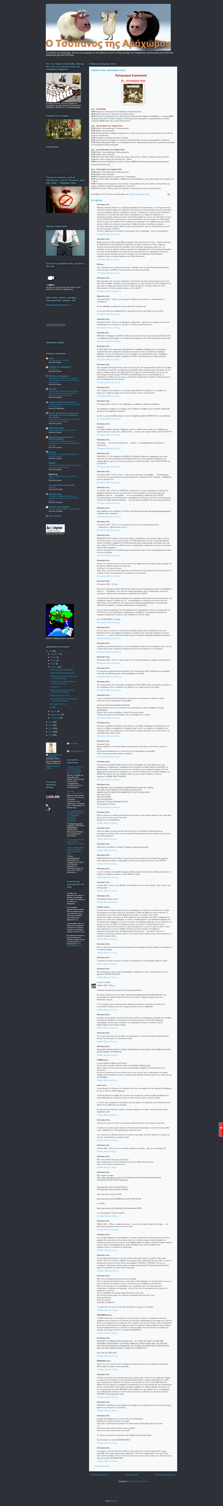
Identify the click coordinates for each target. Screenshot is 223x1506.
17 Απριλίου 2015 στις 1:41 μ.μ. (108, 273)
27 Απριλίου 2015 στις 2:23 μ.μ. (108, 435)
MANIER (52, 463)
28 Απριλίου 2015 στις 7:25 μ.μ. (108, 576)
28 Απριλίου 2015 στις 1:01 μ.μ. (108, 555)
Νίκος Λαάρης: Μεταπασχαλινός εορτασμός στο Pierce (62, 691)
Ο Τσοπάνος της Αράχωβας (55, 756)
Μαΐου (53, 664)
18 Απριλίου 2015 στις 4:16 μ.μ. (108, 328)
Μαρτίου (54, 711)
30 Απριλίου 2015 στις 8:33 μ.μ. (108, 757)
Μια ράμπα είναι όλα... (58, 704)
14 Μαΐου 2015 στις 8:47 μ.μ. (107, 1397)
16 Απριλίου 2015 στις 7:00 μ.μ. (108, 234)
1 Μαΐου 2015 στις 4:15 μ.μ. (107, 864)
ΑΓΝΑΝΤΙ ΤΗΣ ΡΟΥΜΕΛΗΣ (59, 507)
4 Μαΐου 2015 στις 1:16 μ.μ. (107, 953)
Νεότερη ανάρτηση (99, 1475)
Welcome (52, 487)
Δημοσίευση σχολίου (102, 1466)
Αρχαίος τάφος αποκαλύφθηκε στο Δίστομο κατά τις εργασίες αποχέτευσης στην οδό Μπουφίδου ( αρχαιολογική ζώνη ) (64, 393)
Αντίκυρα (52, 452)
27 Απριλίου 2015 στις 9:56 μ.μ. (108, 503)
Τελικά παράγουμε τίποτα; (60, 695)
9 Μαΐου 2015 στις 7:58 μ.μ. (107, 1167)
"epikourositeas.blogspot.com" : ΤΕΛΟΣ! (62, 430)
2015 (51, 651)
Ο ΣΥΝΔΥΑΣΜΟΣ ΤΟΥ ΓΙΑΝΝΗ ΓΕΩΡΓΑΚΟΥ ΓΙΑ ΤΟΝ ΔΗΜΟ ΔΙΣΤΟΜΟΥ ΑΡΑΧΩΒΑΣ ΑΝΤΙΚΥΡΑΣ (75, 816)
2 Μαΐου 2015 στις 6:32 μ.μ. (107, 891)
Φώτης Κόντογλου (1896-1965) (61, 670)
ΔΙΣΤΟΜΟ (52, 389)
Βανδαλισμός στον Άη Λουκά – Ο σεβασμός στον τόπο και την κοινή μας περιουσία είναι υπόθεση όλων (64, 380)
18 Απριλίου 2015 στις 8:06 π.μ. (109, 314)
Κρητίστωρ (53, 474)
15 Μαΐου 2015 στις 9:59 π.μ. (108, 1411)
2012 (51, 728)
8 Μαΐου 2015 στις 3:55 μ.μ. (107, 1151)
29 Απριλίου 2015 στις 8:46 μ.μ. (108, 663)
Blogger (114, 1501)
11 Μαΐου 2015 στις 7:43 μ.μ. (107, 1310)
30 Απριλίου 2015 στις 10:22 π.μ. (109, 677)
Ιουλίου (54, 657)
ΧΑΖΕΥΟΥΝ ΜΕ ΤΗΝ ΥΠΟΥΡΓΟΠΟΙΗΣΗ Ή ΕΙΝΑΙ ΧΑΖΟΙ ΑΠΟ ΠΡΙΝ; (75, 851)
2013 (51, 725)
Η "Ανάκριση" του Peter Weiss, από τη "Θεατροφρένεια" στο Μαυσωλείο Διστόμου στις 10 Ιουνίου (65, 443)
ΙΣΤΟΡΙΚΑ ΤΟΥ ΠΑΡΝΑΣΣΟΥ (60, 367)
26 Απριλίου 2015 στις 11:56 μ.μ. (109, 341)
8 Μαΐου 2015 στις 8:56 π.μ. (107, 1140)
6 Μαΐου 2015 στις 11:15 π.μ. (107, 1010)
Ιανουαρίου (55, 718)
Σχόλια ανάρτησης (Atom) (138, 1481)
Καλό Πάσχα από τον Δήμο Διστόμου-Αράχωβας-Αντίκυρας (64, 700)
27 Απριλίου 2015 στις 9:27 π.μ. (109, 382)
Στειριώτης (101, 982)
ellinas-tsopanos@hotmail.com (58, 305)
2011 (51, 732)
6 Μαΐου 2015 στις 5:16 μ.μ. (107, 1042)
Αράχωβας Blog (55, 494)
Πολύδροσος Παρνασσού (59, 376)
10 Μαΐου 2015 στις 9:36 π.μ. (108, 1216)
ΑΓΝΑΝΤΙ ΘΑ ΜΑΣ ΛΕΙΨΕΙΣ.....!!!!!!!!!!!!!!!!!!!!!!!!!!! (64, 509)
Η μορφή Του (55, 687)
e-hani (51, 358)
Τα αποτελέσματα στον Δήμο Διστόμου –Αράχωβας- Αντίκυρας (75, 842)
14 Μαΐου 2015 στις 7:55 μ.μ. (107, 1369)
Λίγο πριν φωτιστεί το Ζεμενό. (59, 360)
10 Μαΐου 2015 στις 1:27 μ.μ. (107, 1250)
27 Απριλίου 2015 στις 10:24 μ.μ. (109, 517)
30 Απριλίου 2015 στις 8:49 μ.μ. (108, 780)
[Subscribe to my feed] (47, 806)
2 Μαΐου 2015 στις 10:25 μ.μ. (107, 902)
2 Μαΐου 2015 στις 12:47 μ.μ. (107, 877)
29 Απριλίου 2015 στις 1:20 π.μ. (109, 638)
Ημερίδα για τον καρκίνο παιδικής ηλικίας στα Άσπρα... (62, 683)
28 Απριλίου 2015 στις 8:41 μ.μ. (108, 622)
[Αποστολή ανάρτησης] (168, 194)
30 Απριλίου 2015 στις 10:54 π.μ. (109, 690)
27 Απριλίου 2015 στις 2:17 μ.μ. (108, 419)
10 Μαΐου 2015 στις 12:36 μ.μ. (108, 1230)
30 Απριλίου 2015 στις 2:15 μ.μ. (108, 718)
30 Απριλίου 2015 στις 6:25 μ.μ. (108, 736)
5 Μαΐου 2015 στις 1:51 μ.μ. (107, 977)
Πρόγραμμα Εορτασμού (119, 75)
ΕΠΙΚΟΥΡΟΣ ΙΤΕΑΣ (56, 428)
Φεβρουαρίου (56, 715)
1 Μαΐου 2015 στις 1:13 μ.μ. (107, 850)
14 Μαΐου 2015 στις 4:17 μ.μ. (107, 1356)
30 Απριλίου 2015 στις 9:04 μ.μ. (108, 807)
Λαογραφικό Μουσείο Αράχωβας (62, 485)
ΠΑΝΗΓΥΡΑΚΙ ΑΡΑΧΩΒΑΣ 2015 (108, 70)
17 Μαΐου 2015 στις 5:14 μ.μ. (107, 1461)
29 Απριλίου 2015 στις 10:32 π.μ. (109, 652)
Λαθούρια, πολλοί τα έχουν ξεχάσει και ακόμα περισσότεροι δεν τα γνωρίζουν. (75, 770)
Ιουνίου (54, 660)
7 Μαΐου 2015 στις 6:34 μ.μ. (107, 1080)
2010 (51, 735)
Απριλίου (54, 667)
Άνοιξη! (53, 707)
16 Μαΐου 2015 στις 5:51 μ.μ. (107, 1443)
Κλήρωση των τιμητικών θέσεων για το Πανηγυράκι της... (63, 677)
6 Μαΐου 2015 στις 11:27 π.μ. (107, 1028)
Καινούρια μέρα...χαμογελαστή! (75, 792)
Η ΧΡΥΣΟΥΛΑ (53, 369)
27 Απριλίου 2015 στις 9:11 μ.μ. (108, 483)
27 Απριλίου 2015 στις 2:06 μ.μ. (108, 396)
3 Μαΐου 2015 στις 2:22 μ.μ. (107, 939)
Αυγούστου (55, 654)
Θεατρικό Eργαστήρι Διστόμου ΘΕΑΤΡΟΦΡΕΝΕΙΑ (61, 438)
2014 (51, 722)
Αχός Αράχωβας (55, 516)
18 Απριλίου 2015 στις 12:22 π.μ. (109, 291)
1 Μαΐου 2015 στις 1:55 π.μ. (107, 823)
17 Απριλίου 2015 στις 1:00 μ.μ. (108, 259)
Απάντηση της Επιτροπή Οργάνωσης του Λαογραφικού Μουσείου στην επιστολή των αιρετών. (63, 498)
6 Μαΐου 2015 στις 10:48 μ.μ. (107, 1055)
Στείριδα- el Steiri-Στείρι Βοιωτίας (62, 402)
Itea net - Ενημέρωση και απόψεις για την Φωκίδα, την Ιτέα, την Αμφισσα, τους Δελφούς (64, 415)
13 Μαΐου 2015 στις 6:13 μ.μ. (107, 1333)
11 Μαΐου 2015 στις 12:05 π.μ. (108, 1271)
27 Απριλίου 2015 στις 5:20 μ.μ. (108, 448)
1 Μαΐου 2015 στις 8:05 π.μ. (107, 839)
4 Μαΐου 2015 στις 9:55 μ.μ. (107, 964)
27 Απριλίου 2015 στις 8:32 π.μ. (109, 360)
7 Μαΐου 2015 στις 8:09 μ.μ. (107, 1115)
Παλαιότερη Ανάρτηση (165, 1475)
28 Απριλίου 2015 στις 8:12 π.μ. (109, 530)
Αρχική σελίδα (131, 1475)
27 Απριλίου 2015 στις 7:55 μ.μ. (108, 467)
